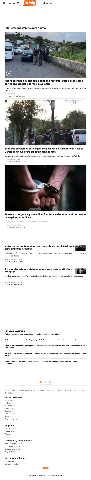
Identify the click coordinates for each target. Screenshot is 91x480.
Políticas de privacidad (13, 444)
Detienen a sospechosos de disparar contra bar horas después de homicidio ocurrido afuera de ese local (45, 354)
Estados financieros (12, 449)
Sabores (8, 411)
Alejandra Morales (13, 159)
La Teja (7, 403)
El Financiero (10, 406)
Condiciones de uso (12, 446)
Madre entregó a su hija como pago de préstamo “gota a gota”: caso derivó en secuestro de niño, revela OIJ (44, 82)
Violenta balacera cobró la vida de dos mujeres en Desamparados (32, 334)
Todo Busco (9, 429)
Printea (7, 434)
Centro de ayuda (11, 464)
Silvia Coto (11, 93)
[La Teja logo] (30, 3)
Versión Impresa (11, 419)
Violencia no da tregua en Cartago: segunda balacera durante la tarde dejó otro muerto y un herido (45, 340)
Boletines (8, 416)
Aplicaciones (10, 414)
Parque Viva (9, 431)
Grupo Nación (10, 400)
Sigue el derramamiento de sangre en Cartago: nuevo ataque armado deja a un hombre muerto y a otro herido (45, 347)
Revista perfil (10, 408)
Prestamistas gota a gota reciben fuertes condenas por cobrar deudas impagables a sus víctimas (45, 216)
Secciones (12, 3)
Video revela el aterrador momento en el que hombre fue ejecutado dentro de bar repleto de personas (42, 362)
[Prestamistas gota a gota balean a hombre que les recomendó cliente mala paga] (80, 271)
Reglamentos (10, 452)
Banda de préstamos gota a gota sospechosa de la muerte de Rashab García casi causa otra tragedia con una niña (44, 150)
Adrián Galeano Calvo (14, 225)
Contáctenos (10, 461)
